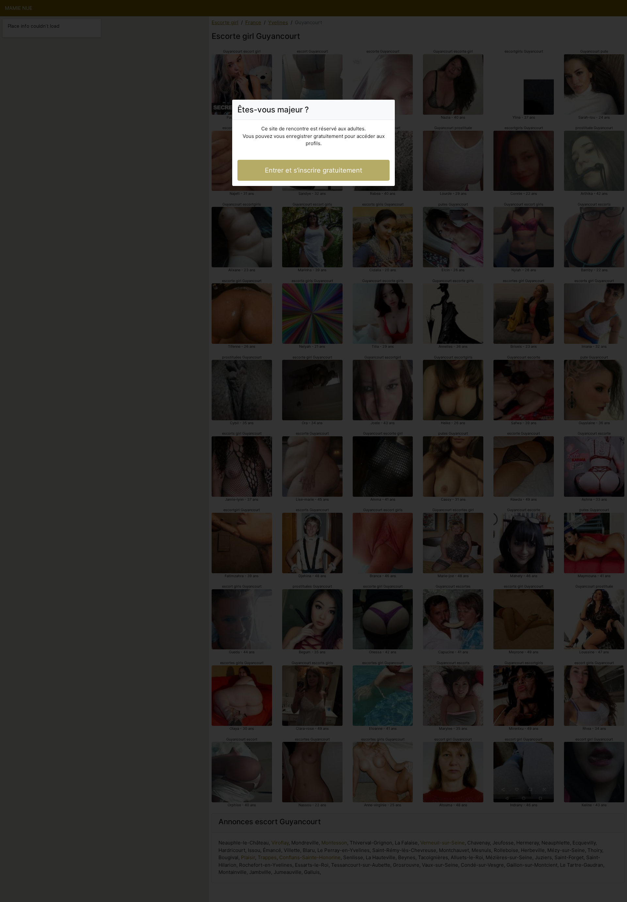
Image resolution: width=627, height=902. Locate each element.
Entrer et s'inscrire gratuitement (313, 170)
